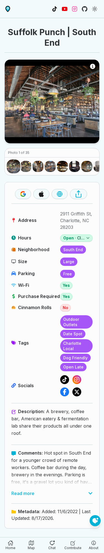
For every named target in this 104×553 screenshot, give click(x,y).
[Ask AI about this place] (95, 520)
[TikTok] (64, 379)
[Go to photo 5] (62, 166)
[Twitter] (76, 391)
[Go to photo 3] (38, 166)
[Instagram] (76, 379)
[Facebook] (64, 391)
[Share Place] (78, 194)
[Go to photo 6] (74, 166)
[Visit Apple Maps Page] (41, 194)
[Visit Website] (60, 194)
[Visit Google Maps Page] (23, 194)
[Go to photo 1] (14, 166)
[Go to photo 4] (50, 166)
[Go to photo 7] (86, 166)
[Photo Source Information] (92, 66)
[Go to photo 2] (25, 166)
